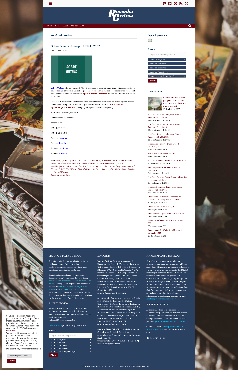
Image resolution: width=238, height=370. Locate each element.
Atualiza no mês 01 (92, 160)
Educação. (76, 163)
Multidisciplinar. (58, 166)
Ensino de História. (90, 163)
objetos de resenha (67, 286)
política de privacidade (74, 325)
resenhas (63, 138)
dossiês (62, 143)
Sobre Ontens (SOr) (93, 166)
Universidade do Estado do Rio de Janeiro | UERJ (92, 169)
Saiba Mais (11, 330)
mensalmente (55, 292)
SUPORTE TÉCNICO (58, 303)
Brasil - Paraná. (125, 160)
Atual (65, 26)
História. (121, 163)
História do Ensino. (108, 163)
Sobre (57, 26)
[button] (164, 3)
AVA (82, 26)
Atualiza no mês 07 (110, 160)
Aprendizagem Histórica (72, 160)
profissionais (67, 289)
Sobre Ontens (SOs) (111, 166)
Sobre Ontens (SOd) (74, 166)
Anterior (74, 26)
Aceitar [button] (12, 361)
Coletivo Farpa (106, 366)
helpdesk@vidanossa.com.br (61, 320)
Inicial (49, 26)
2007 (58, 160)
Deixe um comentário (60, 175)
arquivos (63, 153)
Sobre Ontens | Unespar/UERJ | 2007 (75, 46)
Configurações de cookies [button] (19, 356)
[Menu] (50, 3)
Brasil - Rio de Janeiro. (61, 163)
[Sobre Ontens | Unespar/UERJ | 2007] (71, 69)
